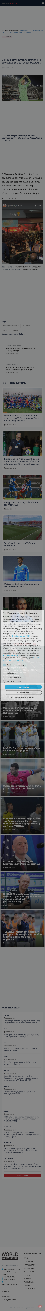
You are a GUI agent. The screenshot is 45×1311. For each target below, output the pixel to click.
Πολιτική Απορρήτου (16, 660)
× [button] (40, 612)
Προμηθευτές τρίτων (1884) (21, 636)
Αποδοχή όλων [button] (23, 687)
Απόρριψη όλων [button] (23, 692)
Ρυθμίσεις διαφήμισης (10, 655)
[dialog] (22, 655)
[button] (22, 697)
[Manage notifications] (40, 1306)
